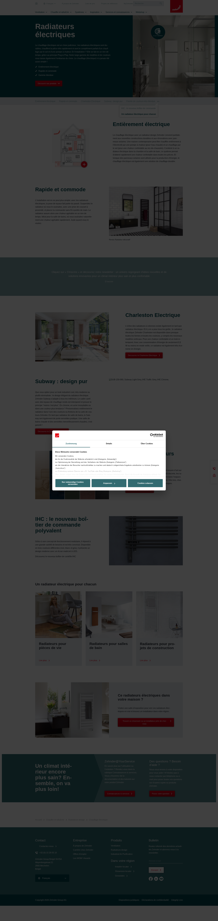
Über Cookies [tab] (147, 444)
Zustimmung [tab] (71, 444)
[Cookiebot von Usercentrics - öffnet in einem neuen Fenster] (152, 435)
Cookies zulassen (145, 483)
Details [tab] (109, 444)
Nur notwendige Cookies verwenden (73, 483)
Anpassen (107, 483)
